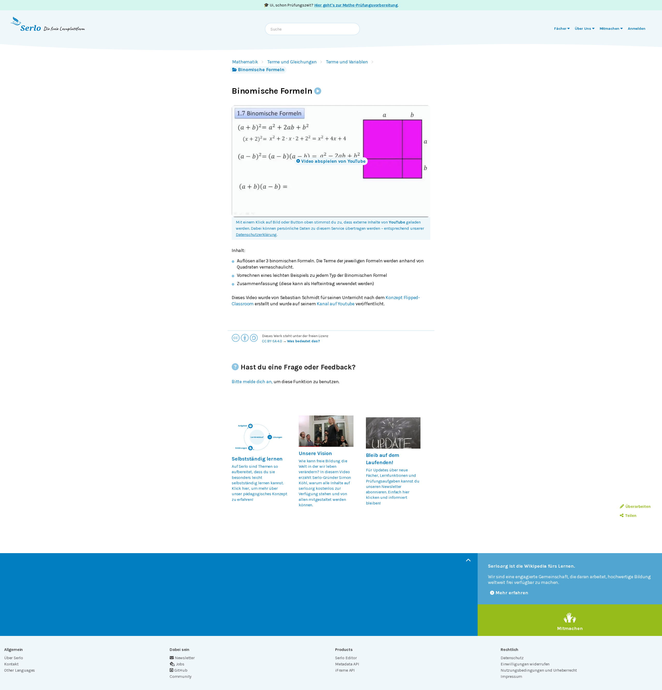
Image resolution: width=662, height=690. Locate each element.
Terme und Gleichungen (292, 62)
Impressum (511, 676)
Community (180, 676)
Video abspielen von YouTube (333, 161)
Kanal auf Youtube (336, 304)
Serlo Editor (346, 657)
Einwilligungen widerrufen (525, 664)
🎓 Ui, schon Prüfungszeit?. (331, 5)
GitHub (180, 670)
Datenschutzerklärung (256, 234)
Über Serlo (13, 657)
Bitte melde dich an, (252, 381)
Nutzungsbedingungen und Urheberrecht (539, 670)
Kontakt (11, 664)
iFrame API (345, 670)
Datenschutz (512, 657)
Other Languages (19, 670)
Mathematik (245, 62)
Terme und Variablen (347, 62)
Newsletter (185, 657)
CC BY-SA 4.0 (272, 341)
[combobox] (312, 29)
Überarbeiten (638, 506)
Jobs (180, 664)
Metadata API (347, 664)
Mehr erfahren (511, 593)
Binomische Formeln (261, 69)
